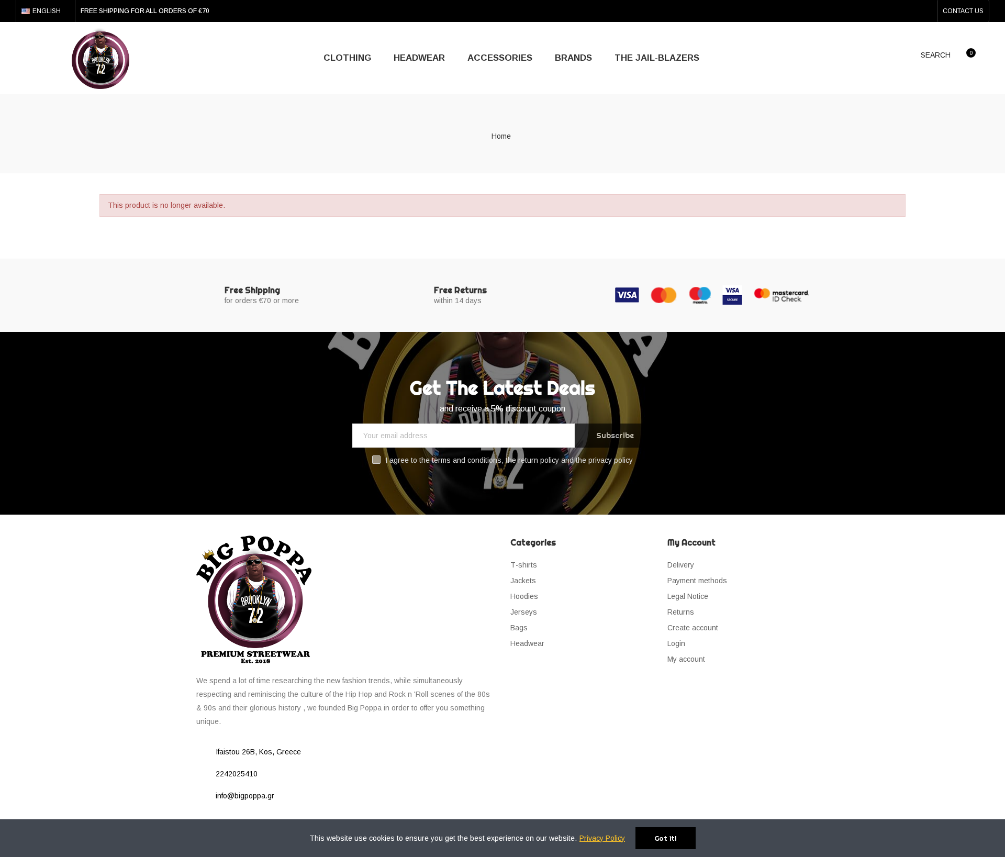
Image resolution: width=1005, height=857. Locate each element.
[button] (963, 11)
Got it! (665, 838)
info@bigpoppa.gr (245, 796)
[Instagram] (926, 11)
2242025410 (237, 774)
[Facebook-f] (909, 11)
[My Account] (989, 57)
